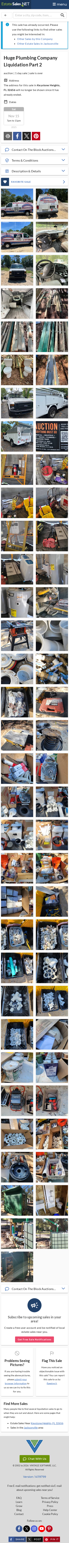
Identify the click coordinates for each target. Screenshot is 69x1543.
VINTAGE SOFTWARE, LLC (43, 1465)
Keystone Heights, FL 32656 (47, 1423)
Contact (19, 1513)
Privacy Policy (50, 1501)
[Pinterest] (49, 1528)
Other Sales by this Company (35, 38)
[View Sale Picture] (17, 204)
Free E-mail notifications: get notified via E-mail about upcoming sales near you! (34, 1487)
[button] (34, 150)
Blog (19, 1509)
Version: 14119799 (34, 1476)
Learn (19, 1501)
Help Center (50, 1509)
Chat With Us (37, 1458)
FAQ (19, 1497)
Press (50, 1505)
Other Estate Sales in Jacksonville (37, 43)
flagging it (52, 1383)
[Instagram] (34, 1528)
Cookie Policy (50, 1513)
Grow (19, 1505)
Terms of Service (50, 1497)
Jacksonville (31, 1427)
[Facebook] (19, 1528)
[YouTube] (41, 1528)
